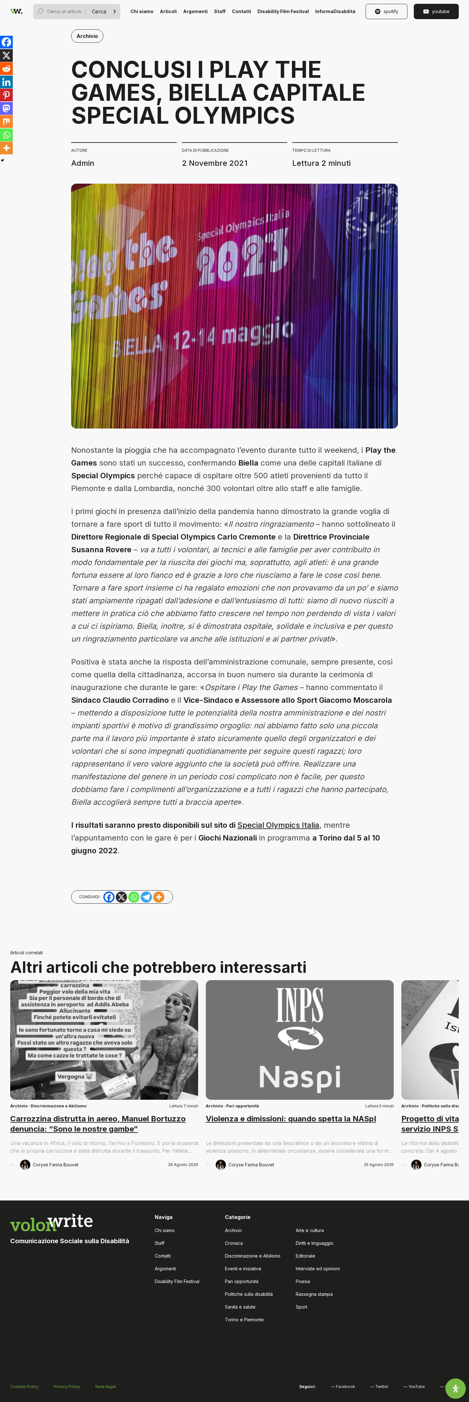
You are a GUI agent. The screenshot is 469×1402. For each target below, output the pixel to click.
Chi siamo (141, 11)
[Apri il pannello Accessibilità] (455, 1388)
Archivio (87, 36)
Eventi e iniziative (243, 1268)
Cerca (99, 11)
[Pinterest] (6, 95)
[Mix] (6, 121)
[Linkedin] (6, 82)
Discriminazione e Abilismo (58, 1106)
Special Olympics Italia (278, 825)
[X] (6, 55)
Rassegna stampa (314, 1294)
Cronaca (234, 1243)
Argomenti (195, 11)
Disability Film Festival (283, 11)
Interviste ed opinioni (318, 1268)
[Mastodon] (6, 108)
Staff (220, 11)
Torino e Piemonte (244, 1319)
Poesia (303, 1281)
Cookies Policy (24, 1386)
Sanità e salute (240, 1307)
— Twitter (379, 1386)
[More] (6, 148)
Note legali (105, 1386)
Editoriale (305, 1256)
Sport (301, 1307)
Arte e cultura (310, 1230)
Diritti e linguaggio (314, 1243)
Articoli (168, 11)
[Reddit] (6, 68)
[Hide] (2, 160)
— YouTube (414, 1386)
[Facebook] (6, 42)
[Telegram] (146, 897)
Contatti (241, 11)
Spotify (391, 11)
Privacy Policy (67, 1386)
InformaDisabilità (335, 11)
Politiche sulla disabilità (249, 1294)
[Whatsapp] (6, 134)
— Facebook (343, 1386)
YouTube (441, 11)
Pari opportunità (242, 1106)
